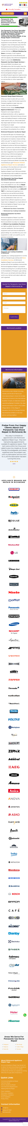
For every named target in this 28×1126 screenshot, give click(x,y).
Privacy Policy (4, 1098)
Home (2, 16)
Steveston (19, 1049)
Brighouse (6, 1046)
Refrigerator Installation (7, 1095)
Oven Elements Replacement (9, 1086)
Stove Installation (5, 1097)
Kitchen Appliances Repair (8, 1085)
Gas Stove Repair (5, 1083)
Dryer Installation (5, 1091)
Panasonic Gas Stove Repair (10, 16)
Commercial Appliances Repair (9, 1081)
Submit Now (14, 317)
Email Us (5, 1108)
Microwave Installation (7, 1093)
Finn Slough (19, 1044)
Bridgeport (6, 1044)
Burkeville (6, 1049)
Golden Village (20, 1046)
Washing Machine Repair (8, 1088)
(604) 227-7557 (7, 1110)
